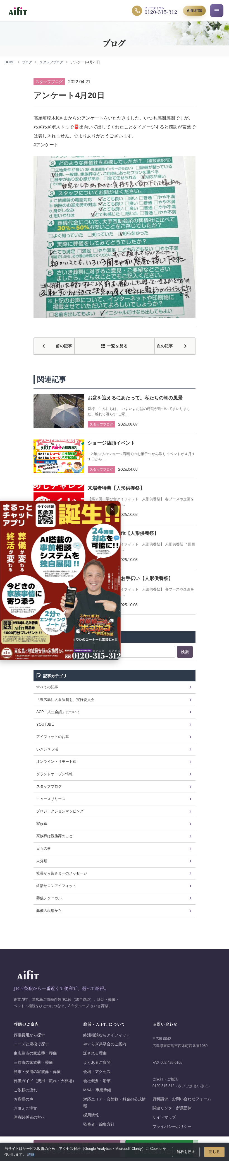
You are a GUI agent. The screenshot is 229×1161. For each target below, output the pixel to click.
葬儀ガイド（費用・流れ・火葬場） (45, 1081)
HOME (9, 62)
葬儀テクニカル (49, 898)
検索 (185, 652)
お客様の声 (23, 1099)
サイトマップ (164, 1117)
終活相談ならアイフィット (106, 1035)
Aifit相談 (194, 10)
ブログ (27, 62)
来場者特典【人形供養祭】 (116, 488)
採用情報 (91, 1115)
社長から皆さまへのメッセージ (61, 873)
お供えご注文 (25, 1108)
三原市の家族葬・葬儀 (33, 1062)
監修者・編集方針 (99, 1124)
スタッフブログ (51, 62)
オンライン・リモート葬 (56, 761)
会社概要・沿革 (97, 1081)
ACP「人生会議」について (58, 712)
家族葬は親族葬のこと (54, 836)
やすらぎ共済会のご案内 (104, 1044)
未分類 (41, 861)
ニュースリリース (50, 799)
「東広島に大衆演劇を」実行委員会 (65, 700)
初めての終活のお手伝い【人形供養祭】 (130, 578)
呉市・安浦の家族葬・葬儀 (37, 1072)
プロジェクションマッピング (60, 811)
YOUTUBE (45, 724)
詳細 (31, 1154)
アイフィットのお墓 (52, 737)
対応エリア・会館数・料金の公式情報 (114, 1102)
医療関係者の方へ (29, 1117)
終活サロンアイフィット (56, 886)
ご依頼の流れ (25, 1090)
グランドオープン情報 (54, 774)
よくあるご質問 (97, 1062)
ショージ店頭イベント (111, 443)
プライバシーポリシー (172, 1126)
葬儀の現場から (49, 911)
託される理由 (95, 1053)
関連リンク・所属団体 (172, 1108)
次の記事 (165, 346)
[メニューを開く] (216, 10)
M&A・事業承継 (97, 1090)
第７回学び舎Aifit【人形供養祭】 (123, 533)
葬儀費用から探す (29, 1035)
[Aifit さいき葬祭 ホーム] (18, 10)
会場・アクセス (97, 1072)
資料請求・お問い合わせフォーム (181, 1099)
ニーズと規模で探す (31, 1044)
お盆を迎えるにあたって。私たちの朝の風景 (135, 397)
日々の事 (43, 848)
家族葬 (41, 824)
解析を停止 (186, 1152)
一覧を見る (117, 346)
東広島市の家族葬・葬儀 (35, 1053)
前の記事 (64, 346)
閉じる (214, 1152)
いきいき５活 (47, 749)
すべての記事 (47, 687)
